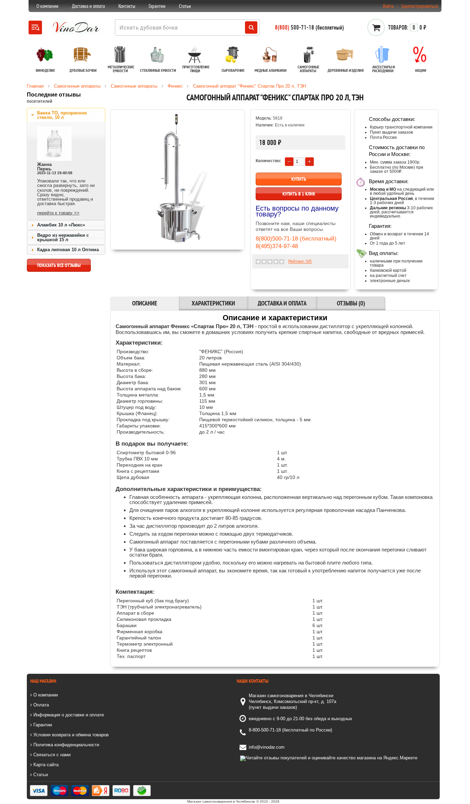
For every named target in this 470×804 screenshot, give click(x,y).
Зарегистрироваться (419, 6)
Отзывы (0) (351, 303)
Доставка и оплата (88, 6)
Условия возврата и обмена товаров (70, 734)
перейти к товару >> (58, 212)
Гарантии (157, 6)
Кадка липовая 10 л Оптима (68, 249)
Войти (388, 6)
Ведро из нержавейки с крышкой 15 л (63, 237)
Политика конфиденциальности (65, 744)
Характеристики (213, 303)
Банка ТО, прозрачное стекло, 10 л (62, 115)
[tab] (66, 115)
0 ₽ (407, 27)
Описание (144, 303)
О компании (47, 6)
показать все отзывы (59, 265)
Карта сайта (45, 764)
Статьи (185, 6)
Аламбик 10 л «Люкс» (61, 224)
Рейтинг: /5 (300, 261)
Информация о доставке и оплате (68, 714)
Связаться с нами (51, 754)
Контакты (126, 6)
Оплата (40, 704)
